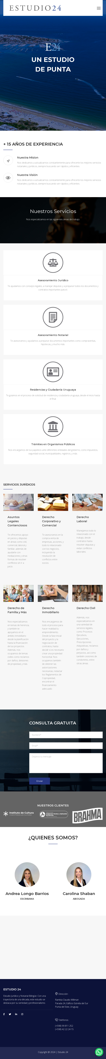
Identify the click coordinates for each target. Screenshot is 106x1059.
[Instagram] (22, 1014)
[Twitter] (10, 1014)
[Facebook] (4, 1014)
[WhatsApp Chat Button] (99, 1052)
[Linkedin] (16, 1014)
